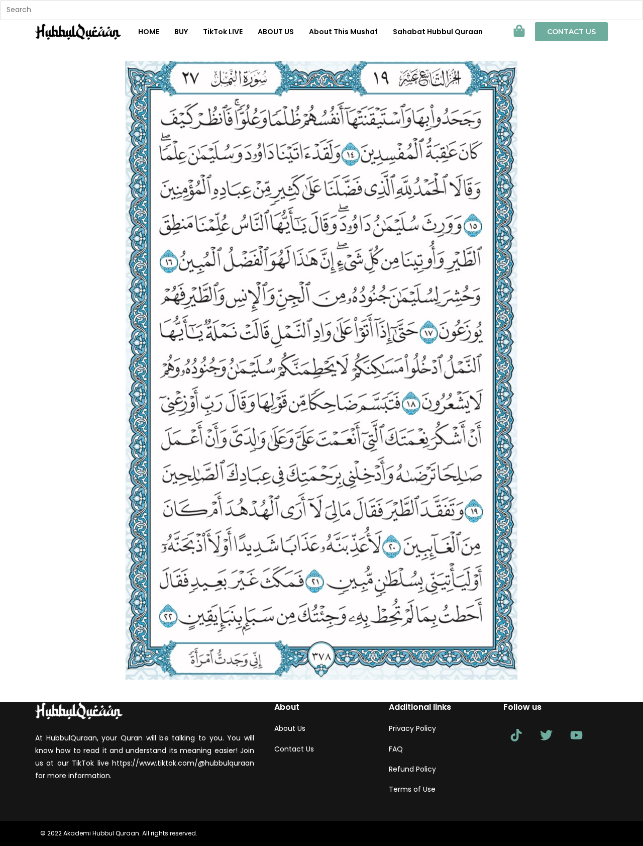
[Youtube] (576, 734)
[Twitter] (546, 734)
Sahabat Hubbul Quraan (438, 32)
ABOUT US (276, 32)
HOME (148, 32)
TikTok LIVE (223, 32)
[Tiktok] (515, 734)
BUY (181, 32)
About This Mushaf (343, 32)
